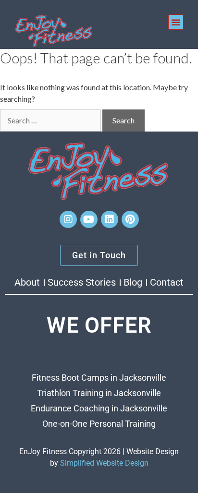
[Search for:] (50, 120)
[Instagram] (68, 219)
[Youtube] (89, 219)
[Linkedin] (109, 219)
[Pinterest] (130, 219)
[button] (176, 22)
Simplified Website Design (104, 463)
